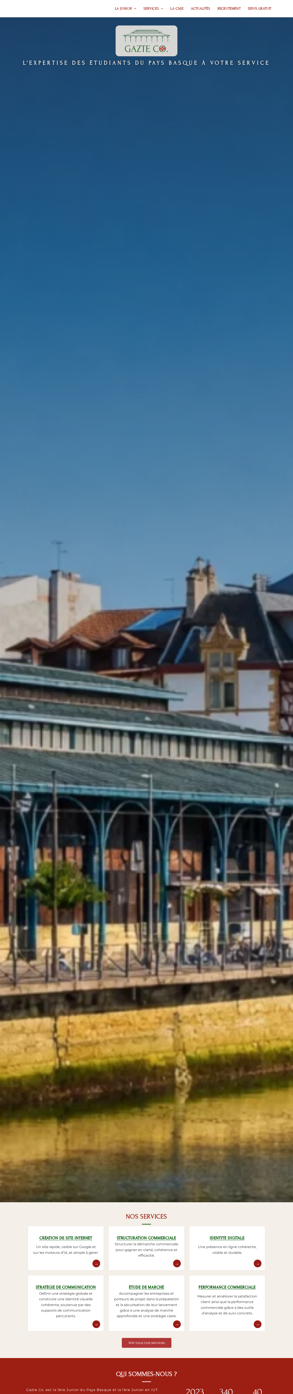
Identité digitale (227, 1238)
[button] (134, 8)
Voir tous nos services (146, 1343)
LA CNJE (176, 8)
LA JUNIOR (123, 8)
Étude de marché (146, 1287)
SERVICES (151, 8)
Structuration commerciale (146, 1238)
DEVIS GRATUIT (260, 8)
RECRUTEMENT (229, 8)
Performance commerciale (227, 1287)
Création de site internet (65, 1238)
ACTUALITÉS (200, 8)
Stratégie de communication (66, 1287)
